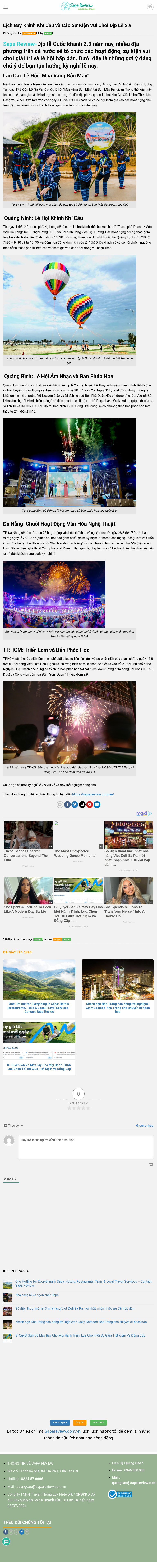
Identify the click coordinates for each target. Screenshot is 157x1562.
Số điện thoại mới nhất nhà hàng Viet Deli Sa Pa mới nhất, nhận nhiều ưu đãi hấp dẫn (74, 1309)
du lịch (57, 939)
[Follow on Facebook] (5, 1532)
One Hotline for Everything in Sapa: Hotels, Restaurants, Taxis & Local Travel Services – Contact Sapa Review (83, 1283)
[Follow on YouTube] (27, 1532)
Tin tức (38, 939)
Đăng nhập (146, 1125)
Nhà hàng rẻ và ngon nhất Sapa (37, 1295)
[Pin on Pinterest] (89, 804)
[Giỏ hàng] (150, 7)
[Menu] (5, 7)
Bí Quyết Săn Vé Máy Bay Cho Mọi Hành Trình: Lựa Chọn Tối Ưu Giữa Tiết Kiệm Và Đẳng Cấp (80, 1335)
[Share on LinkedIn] (97, 804)
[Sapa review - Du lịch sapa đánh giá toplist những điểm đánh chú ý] (78, 7)
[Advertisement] (78, 1234)
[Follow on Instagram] (11, 1532)
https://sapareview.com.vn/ (93, 794)
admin (48, 33)
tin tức (67, 939)
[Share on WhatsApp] (60, 804)
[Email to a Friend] (82, 804)
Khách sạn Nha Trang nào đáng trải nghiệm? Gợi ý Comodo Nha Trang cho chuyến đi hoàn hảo (81, 1322)
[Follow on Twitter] (21, 1532)
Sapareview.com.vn (63, 1431)
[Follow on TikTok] (16, 1532)
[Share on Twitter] (74, 804)
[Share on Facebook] (67, 804)
